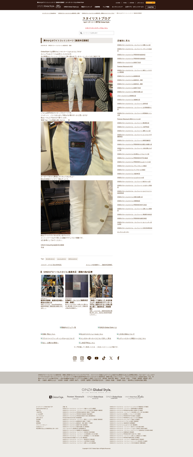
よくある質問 (39, 414)
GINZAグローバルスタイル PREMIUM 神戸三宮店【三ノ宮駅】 (125, 434)
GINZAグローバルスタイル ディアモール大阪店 (131, 169)
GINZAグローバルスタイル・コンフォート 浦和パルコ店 (133, 131)
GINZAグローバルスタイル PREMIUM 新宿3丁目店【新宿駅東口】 (79, 415)
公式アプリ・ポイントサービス (134, 7)
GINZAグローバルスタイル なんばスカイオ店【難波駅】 (124, 424)
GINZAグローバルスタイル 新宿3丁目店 (129, 62)
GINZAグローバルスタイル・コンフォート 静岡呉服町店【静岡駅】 (126, 408)
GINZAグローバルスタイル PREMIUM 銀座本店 (131, 54)
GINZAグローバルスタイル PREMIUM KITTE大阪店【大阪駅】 (125, 415)
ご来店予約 (150, 7)
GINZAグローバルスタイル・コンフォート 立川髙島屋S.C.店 (134, 108)
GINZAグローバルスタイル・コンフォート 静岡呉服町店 (133, 140)
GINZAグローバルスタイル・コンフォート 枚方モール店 (133, 181)
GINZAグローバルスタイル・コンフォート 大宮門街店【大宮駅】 (79, 441)
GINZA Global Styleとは (71, 7)
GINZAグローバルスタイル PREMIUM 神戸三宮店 (132, 205)
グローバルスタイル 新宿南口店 (126, 95)
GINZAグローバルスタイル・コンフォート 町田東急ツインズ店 (134, 114)
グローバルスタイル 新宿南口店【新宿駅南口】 (74, 428)
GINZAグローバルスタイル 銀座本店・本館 (130, 80)
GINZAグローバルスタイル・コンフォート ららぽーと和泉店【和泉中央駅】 (129, 428)
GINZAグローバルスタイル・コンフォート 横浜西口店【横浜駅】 (79, 439)
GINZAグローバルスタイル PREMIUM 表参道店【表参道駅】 (78, 414)
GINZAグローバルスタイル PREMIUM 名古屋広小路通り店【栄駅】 (126, 410)
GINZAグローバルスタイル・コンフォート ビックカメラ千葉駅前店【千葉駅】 (129, 406)
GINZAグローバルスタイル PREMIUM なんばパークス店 (134, 162)
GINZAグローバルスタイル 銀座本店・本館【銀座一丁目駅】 (78, 423)
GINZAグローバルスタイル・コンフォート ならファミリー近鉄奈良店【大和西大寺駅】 (131, 430)
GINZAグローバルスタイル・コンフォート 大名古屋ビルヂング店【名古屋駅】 (129, 412)
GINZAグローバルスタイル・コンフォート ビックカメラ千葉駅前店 (134, 135)
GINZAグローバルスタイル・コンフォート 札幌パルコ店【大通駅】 (79, 408)
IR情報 (125, 2)
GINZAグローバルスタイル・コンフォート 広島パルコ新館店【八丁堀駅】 (128, 435)
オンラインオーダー (123, 232)
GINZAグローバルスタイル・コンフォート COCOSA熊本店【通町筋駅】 (128, 443)
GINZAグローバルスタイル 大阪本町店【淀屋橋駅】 (123, 423)
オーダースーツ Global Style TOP (44, 406)
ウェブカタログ (40, 415)
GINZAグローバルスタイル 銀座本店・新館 (130, 84)
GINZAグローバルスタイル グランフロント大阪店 (132, 166)
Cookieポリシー (40, 426)
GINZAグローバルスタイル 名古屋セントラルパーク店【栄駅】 (125, 414)
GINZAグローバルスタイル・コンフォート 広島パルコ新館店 (134, 209)
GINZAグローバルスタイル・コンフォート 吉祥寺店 (132, 103)
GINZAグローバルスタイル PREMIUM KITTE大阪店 (132, 158)
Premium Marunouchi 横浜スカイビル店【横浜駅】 (75, 437)
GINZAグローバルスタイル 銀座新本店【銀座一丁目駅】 (77, 421)
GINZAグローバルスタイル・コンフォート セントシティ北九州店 (134, 223)
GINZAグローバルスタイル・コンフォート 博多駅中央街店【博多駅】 (127, 439)
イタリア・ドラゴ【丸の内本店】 (51, 265)
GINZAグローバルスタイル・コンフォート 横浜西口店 (133, 123)
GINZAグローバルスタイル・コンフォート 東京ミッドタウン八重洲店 (134, 71)
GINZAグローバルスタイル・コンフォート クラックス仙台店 (134, 49)
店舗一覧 (38, 410)
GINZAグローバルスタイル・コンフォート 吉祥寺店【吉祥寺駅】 (79, 432)
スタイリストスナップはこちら (96, 28)
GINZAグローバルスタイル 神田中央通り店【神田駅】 (76, 426)
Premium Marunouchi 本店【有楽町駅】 (72, 417)
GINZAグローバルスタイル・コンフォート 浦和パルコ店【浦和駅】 (79, 443)
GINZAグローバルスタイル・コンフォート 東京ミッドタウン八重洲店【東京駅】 (83, 419)
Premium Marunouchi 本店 (125, 66)
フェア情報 (106, 7)
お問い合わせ (140, 2)
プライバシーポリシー (41, 424)
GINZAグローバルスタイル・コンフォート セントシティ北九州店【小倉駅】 (129, 441)
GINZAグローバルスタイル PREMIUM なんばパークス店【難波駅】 (126, 417)
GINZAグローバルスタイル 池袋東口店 (128, 99)
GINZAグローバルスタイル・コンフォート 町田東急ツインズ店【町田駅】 (81, 435)
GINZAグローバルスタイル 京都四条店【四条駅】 (122, 432)
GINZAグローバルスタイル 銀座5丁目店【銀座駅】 (75, 424)
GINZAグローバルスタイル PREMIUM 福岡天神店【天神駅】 (125, 437)
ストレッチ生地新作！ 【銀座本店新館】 (99, 265)
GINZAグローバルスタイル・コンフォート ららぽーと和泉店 (134, 186)
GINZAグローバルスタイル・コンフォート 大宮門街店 (133, 127)
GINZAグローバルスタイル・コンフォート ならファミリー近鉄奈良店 (134, 192)
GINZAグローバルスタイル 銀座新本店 (128, 76)
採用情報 (132, 2)
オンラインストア (117, 7)
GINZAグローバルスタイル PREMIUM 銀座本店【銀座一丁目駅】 (79, 412)
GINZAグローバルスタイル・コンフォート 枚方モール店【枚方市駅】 (127, 426)
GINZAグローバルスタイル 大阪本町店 (128, 173)
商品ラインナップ (86, 7)
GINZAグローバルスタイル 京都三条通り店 (130, 197)
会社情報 (118, 2)
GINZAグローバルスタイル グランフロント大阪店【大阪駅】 (125, 419)
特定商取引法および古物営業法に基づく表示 (47, 428)
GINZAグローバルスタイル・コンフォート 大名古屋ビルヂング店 (134, 149)
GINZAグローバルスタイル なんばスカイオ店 (130, 177)
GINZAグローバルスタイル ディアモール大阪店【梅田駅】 (124, 421)
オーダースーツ (50, 259)
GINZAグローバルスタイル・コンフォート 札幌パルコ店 (133, 45)
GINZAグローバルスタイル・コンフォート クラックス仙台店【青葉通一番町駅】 (83, 410)
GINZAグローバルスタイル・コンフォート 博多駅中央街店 (134, 214)
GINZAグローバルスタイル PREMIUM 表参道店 (131, 58)
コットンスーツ (61, 259)
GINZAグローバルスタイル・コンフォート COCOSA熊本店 (134, 228)
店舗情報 (97, 7)
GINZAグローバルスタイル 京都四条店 (128, 201)
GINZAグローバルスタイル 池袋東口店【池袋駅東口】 (76, 430)
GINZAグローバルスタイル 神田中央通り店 (130, 92)
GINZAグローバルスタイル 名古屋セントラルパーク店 (133, 154)
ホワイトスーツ (73, 259)
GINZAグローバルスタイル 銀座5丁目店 (129, 88)
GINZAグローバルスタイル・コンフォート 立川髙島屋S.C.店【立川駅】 (80, 434)
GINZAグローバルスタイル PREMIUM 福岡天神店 (132, 218)
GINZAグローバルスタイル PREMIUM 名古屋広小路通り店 (134, 144)
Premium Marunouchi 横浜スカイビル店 (129, 119)
